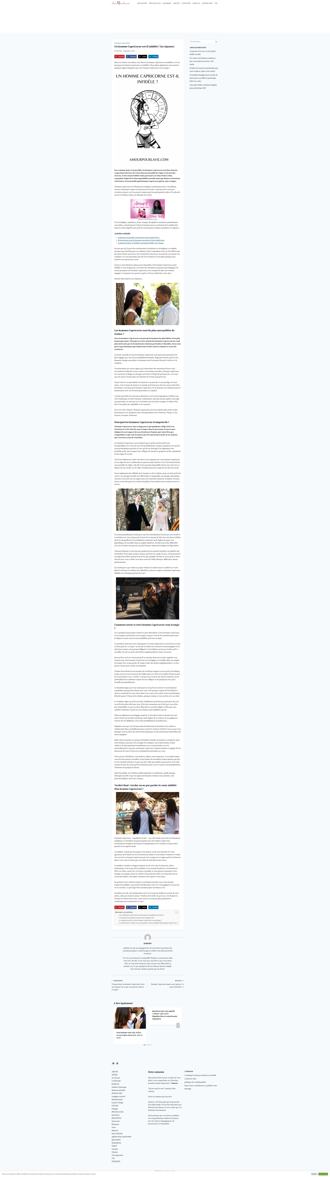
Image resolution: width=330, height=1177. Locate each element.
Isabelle (119, 51)
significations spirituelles (121, 1137)
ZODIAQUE (167, 3)
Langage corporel (118, 1096)
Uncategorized (117, 1155)
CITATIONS (186, 3)
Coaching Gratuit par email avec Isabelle (200, 1075)
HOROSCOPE (207, 3)
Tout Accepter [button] (323, 1174)
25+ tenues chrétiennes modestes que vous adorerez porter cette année (203, 61)
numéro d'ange (117, 1103)
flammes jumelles (118, 1090)
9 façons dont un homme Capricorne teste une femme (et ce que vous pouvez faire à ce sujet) (128, 985)
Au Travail (116, 1078)
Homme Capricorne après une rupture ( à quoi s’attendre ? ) (167, 984)
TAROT (114, 1146)
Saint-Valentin (117, 1134)
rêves (114, 1127)
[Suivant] (178, 1025)
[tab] (144, 1044)
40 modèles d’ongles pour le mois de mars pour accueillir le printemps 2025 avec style (204, 78)
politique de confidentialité (195, 1082)
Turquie (115, 1149)
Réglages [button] (314, 1174)
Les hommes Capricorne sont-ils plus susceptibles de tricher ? (142, 915)
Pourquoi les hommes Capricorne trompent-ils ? (137, 918)
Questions (115, 1115)
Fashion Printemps (119, 1087)
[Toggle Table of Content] (176, 912)
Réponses (115, 1124)
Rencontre (116, 1121)
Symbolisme (116, 1143)
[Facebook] (113, 1063)
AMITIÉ (176, 3)
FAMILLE (196, 3)
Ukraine (115, 1152)
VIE (215, 3)
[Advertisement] (165, 20)
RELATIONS (142, 3)
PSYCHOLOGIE (155, 3)
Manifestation (117, 1100)
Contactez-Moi (190, 1079)
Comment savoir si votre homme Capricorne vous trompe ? (141, 920)
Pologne (115, 1109)
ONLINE (115, 1106)
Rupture (115, 1130)
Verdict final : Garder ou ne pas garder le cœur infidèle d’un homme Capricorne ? (149, 923)
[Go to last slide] (117, 1025)
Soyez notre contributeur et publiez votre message (201, 1087)
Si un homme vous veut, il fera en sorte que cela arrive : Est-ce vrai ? (129, 1035)
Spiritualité (116, 1140)
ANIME (114, 1075)
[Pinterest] (117, 1063)
